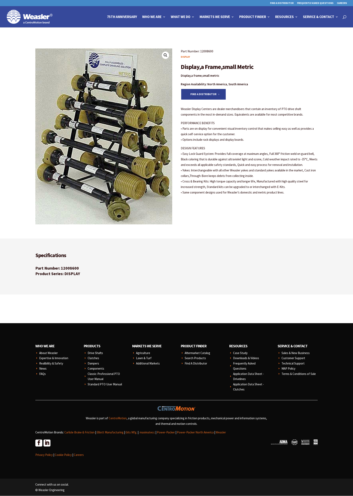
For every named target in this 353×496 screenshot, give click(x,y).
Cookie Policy (63, 455)
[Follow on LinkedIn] (47, 443)
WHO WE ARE (45, 346)
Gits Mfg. (131, 432)
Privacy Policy (44, 455)
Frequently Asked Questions (315, 3)
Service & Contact (318, 17)
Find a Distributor (203, 94)
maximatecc (147, 432)
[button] (165, 55)
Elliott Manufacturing (110, 432)
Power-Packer (166, 432)
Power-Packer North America (195, 432)
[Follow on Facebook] (38, 443)
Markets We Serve (215, 17)
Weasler (221, 432)
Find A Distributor (282, 3)
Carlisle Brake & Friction (79, 432)
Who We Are (152, 17)
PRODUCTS (92, 346)
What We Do (180, 17)
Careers (342, 3)
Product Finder (252, 17)
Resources (284, 17)
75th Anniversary (122, 17)
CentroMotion (118, 418)
